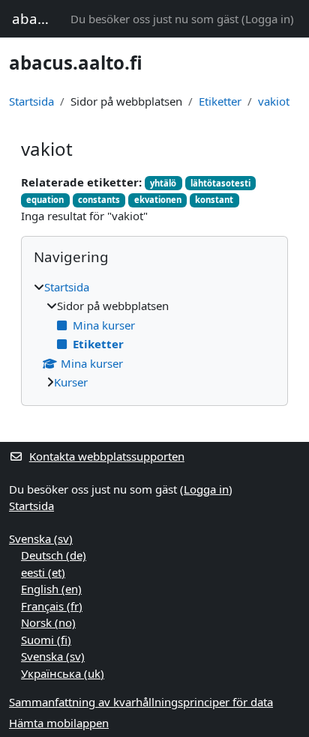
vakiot (274, 101)
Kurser (71, 381)
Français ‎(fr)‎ (51, 605)
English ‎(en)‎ (51, 588)
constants (99, 199)
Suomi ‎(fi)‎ (46, 639)
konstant (214, 199)
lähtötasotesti (220, 183)
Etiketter (220, 101)
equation (45, 199)
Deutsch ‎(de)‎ (53, 555)
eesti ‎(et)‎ (43, 572)
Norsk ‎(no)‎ (48, 622)
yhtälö (163, 183)
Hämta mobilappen (59, 722)
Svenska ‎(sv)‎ (41, 538)
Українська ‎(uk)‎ (62, 673)
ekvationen (158, 199)
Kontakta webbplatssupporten (106, 456)
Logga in (267, 18)
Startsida (31, 101)
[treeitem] (154, 335)
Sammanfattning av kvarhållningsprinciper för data (141, 701)
